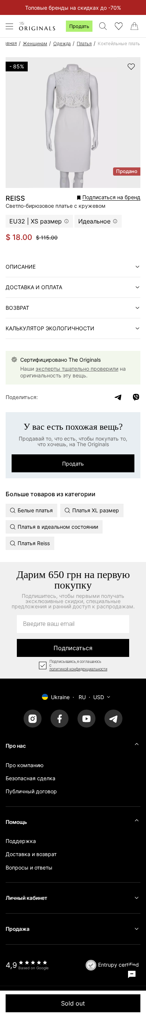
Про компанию (24, 765)
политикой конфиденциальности (78, 669)
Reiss (15, 198)
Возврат (17, 308)
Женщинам (35, 43)
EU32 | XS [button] (35, 221)
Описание (21, 266)
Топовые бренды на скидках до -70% (73, 7)
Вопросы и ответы (29, 867)
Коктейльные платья (120, 43)
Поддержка (21, 841)
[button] (93, 197)
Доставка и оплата (34, 287)
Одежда (62, 43)
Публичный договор (31, 791)
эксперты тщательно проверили (77, 368)
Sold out (73, 1003)
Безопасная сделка (30, 778)
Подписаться (73, 648)
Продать (79, 26)
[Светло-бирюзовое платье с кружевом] (64, 181)
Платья (84, 43)
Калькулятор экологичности (50, 328)
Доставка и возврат (31, 854)
